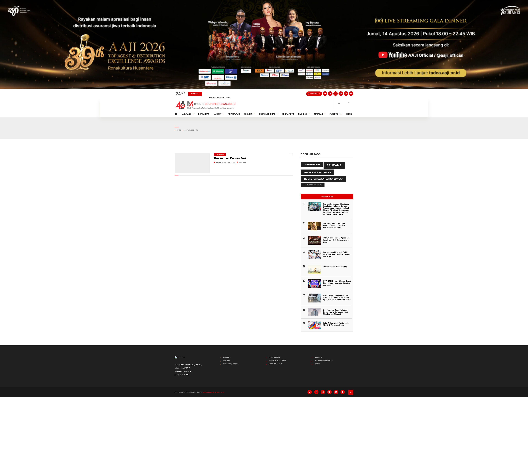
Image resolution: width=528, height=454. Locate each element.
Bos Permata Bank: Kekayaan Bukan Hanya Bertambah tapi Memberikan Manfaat (335, 312)
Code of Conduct (275, 364)
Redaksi (226, 361)
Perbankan (203, 114)
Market (217, 114)
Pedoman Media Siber (277, 361)
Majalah (318, 114)
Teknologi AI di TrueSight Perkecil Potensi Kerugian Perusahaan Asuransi (334, 225)
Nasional (302, 114)
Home (176, 113)
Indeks (349, 114)
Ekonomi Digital (267, 114)
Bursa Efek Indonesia (317, 172)
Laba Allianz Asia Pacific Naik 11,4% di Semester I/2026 (336, 324)
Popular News (327, 196)
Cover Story (220, 154)
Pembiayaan (234, 114)
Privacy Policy (274, 357)
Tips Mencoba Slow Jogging (219, 94)
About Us (226, 357)
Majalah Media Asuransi (324, 361)
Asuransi (187, 114)
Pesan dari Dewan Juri (230, 158)
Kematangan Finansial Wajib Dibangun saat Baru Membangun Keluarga (337, 254)
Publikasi (334, 114)
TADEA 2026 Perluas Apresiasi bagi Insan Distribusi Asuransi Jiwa (336, 240)
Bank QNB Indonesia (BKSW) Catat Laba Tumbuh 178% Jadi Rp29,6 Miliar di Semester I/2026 (336, 297)
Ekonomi (248, 114)
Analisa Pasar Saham (312, 164)
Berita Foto (288, 114)
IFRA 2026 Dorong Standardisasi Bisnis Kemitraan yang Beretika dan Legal (337, 283)
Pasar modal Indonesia (313, 185)
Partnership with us (230, 364)
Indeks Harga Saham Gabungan (323, 179)
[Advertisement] (264, 420)
